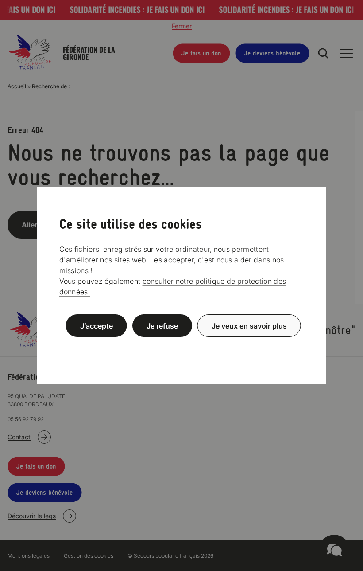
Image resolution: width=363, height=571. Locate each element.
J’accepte (96, 325)
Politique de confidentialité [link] (181, 347)
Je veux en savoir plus (249, 325)
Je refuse (162, 325)
